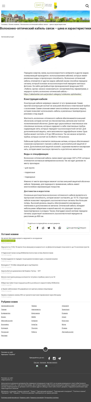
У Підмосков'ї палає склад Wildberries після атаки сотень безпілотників (27, 253)
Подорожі (5, 332)
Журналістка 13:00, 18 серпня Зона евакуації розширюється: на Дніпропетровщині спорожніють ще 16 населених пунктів (45, 247)
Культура (65, 321)
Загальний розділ (7, 306)
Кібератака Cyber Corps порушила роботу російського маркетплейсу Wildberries (30, 283)
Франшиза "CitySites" (8, 354)
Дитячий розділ (67, 332)
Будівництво (5, 313)
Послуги (34, 328)
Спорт (64, 317)
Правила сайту (25, 397)
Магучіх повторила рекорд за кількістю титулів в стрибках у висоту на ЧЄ (28, 277)
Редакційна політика (52, 397)
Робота (34, 332)
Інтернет (35, 321)
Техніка (34, 306)
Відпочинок (36, 313)
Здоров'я (65, 306)
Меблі (34, 317)
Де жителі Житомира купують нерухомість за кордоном (21, 238)
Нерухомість (36, 309)
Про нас (36, 362)
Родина (64, 328)
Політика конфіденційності (10, 397)
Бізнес (3, 317)
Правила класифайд (37, 397)
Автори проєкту (52, 362)
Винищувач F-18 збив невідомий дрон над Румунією (19, 265)
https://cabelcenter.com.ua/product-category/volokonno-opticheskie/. (53, 94)
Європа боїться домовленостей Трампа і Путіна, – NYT (21, 271)
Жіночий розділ (7, 321)
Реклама (4, 335)
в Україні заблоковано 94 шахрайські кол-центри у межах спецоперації (26, 289)
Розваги (65, 313)
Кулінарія (4, 328)
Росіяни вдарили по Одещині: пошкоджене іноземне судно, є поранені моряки (29, 259)
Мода (64, 324)
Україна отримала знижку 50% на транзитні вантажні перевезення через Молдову (31, 295)
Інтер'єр (34, 324)
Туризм (3, 309)
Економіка (5, 324)
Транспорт (65, 309)
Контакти (43, 362)
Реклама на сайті (7, 352)
